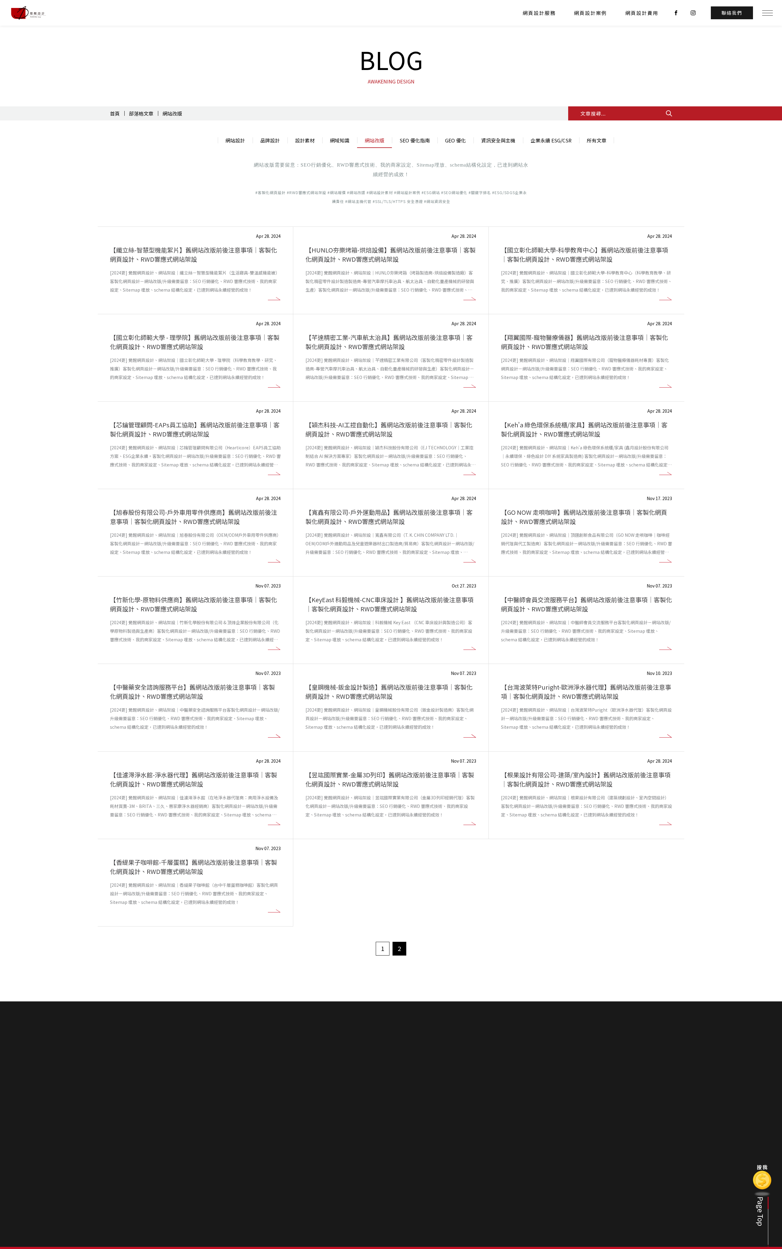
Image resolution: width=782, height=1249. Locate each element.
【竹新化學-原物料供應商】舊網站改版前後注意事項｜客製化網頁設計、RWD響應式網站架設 (193, 604)
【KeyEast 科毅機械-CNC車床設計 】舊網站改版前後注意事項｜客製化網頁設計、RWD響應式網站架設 (389, 604)
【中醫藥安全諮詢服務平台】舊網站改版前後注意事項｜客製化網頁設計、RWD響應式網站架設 (192, 692)
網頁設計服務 (539, 13)
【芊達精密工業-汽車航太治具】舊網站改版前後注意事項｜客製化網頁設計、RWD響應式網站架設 (389, 342)
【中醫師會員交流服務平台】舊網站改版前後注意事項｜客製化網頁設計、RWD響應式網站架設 (586, 604)
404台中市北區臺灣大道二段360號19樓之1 (230, 1205)
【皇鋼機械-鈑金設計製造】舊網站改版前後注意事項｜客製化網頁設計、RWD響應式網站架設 (389, 692)
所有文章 (596, 140)
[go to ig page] (693, 12)
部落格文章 (141, 113)
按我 (762, 1167)
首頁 (115, 113)
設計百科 (531, 1161)
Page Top (760, 1211)
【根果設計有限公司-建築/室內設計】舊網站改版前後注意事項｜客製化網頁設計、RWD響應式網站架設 (586, 779)
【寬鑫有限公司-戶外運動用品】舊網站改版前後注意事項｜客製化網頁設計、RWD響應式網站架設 (389, 517)
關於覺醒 (430, 1173)
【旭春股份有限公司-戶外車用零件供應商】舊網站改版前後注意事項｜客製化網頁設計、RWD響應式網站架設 (193, 517)
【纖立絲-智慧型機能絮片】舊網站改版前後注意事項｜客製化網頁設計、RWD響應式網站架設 (193, 254)
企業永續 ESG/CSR (551, 140)
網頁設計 (463, 1173)
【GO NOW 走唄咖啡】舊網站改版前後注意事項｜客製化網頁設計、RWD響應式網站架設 (584, 517)
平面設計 (463, 1191)
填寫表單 (564, 1173)
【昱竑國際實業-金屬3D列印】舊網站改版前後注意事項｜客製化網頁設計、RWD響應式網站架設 (389, 779)
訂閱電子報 (475, 1143)
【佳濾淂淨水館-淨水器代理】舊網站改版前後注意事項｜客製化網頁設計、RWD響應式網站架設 (193, 779)
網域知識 (339, 140)
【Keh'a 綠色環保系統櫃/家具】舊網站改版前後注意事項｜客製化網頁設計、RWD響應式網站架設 (584, 429)
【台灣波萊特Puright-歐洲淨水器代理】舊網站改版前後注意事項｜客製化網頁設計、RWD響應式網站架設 (586, 692)
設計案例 (498, 1161)
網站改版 (172, 113)
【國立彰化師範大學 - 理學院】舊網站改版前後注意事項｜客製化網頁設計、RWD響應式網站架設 (195, 342)
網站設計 (235, 140)
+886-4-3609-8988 (207, 1196)
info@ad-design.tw (268, 1196)
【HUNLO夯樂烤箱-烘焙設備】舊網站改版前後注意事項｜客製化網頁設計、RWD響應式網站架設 (390, 254)
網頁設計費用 (641, 13)
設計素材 (305, 140)
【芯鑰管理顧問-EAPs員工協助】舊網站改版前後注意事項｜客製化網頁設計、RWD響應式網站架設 (195, 429)
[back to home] (28, 13)
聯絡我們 (565, 1161)
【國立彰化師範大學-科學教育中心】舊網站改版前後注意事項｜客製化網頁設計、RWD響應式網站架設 (584, 254)
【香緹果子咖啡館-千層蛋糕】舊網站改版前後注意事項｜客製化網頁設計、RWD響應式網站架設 (193, 867)
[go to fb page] (676, 12)
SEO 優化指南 (415, 140)
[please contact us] (391, 1068)
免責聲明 (434, 1143)
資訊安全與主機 (498, 140)
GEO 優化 (455, 140)
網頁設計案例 (590, 13)
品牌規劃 (463, 1182)
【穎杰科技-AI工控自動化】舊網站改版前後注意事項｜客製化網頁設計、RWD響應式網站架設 (388, 429)
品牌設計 (270, 140)
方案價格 (430, 1182)
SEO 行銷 (464, 1201)
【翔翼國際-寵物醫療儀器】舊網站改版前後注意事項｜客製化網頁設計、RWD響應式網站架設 (584, 342)
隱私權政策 (566, 1182)
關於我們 (431, 1161)
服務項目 (464, 1161)
